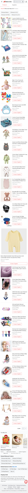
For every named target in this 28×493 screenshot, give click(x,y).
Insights (18, 487)
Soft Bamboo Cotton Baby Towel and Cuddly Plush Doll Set (19, 130)
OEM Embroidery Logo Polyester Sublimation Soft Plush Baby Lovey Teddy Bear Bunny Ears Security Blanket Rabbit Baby (19, 292)
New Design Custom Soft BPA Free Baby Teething (19, 105)
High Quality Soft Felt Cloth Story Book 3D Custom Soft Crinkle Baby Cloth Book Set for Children (19, 68)
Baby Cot (12, 471)
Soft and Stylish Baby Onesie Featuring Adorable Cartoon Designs (18, 167)
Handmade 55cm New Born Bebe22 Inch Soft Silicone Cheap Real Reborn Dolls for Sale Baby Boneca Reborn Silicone (19, 379)
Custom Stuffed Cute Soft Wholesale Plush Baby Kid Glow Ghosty (19, 19)
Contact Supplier (17, 25)
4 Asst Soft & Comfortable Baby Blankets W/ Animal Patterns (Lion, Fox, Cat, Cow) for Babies (19, 56)
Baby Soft (6, 453)
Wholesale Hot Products (21, 485)
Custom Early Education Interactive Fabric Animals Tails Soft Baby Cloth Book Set (19, 43)
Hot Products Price (11, 485)
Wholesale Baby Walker (5, 458)
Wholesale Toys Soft (16, 14)
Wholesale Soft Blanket (16, 458)
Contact (22, 488)
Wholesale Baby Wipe (17, 460)
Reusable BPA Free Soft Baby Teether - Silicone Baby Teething (19, 192)
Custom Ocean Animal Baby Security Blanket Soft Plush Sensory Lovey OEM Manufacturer (18, 118)
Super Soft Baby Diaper (22, 469)
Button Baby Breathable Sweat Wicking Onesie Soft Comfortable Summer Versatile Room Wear (12, 256)
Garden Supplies (22, 451)
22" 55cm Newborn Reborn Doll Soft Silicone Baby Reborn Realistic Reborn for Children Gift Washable (19, 366)
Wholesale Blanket (5, 12)
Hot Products (4, 485)
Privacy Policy (17, 488)
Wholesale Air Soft (14, 12)
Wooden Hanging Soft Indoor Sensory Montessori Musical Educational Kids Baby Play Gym (19, 404)
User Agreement (10, 488)
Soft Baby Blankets (5, 471)
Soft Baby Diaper (4, 469)
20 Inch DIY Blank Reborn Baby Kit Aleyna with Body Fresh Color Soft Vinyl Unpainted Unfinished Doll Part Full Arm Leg (19, 391)
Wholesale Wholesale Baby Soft (19, 463)
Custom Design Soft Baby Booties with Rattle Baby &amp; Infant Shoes (19, 217)
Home (2, 451)
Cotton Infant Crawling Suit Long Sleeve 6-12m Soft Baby (19, 155)
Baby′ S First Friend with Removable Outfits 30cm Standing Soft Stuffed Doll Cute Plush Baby (19, 80)
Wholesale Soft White (5, 14)
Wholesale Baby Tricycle (6, 460)
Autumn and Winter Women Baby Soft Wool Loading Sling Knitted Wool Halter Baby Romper (19, 142)
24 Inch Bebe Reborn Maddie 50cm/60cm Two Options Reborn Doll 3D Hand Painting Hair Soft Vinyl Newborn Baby (19, 280)
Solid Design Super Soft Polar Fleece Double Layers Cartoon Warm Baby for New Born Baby (19, 267)
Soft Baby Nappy (13, 469)
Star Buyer (10, 487)
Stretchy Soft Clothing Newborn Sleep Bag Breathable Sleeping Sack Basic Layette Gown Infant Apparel (19, 329)
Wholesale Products (11, 451)
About (5, 488)
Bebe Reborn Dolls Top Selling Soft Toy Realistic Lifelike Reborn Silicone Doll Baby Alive (19, 416)
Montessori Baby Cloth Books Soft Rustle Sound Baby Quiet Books (19, 317)
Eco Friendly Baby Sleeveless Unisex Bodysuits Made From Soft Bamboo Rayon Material (19, 180)
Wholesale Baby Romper (6, 463)
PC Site (14, 487)
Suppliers (14, 5)
